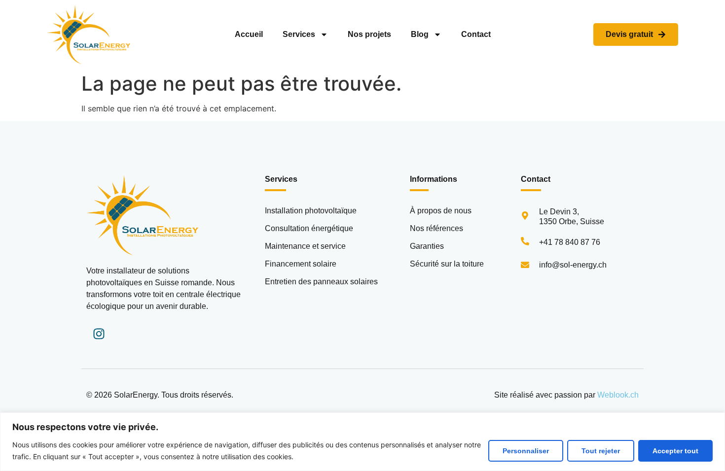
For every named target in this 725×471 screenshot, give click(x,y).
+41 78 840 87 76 (569, 242)
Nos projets (369, 34)
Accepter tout (675, 451)
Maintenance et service (305, 246)
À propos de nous (440, 210)
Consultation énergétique (309, 228)
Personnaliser (526, 451)
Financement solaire (300, 264)
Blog (420, 34)
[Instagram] (98, 334)
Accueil (249, 34)
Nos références (436, 228)
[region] (362, 441)
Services (299, 34)
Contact (476, 34)
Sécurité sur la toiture (447, 264)
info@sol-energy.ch (573, 265)
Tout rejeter (600, 451)
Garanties (427, 246)
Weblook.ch (618, 395)
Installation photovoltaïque (311, 210)
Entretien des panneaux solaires (321, 281)
